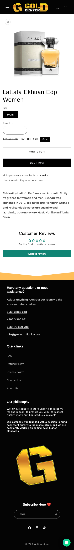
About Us (12, 388)
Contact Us (14, 380)
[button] (7, 7)
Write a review (37, 253)
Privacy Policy (15, 372)
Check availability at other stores (23, 180)
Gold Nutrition (41, 544)
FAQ (9, 356)
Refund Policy (15, 364)
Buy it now (37, 162)
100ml (10, 114)
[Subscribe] (56, 514)
